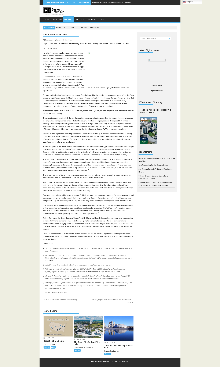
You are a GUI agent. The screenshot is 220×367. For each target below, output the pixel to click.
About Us (57, 19)
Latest (103, 19)
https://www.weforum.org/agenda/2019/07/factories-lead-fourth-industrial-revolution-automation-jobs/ (82, 279)
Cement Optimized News (64, 40)
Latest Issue (157, 86)
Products (80, 19)
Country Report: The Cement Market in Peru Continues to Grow (112, 301)
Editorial (92, 19)
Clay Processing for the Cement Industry (107, 2)
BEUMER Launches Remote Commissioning (61, 300)
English (189, 2)
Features (68, 19)
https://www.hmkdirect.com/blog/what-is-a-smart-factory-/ (90, 265)
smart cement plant (60, 292)
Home (47, 19)
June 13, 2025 (80, 339)
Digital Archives (157, 91)
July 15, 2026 (49, 338)
